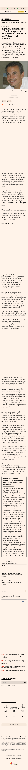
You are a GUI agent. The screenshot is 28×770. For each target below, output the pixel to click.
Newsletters (13, 758)
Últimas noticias (6, 652)
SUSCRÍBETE (20, 11)
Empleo (8, 22)
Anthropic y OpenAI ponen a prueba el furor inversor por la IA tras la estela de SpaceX (13, 671)
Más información (4, 597)
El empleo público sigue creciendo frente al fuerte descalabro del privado (13, 581)
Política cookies (18, 755)
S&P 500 (13, 8)
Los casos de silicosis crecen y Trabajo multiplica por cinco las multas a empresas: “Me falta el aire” (13, 656)
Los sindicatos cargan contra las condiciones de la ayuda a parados (11, 574)
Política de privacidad (16, 756)
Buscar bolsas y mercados (8, 678)
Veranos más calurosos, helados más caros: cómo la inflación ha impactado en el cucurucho (12, 662)
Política (18, 22)
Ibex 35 (3, 8)
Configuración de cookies (6, 756)
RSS (9, 758)
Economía (6, 19)
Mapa (7, 758)
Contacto (8, 755)
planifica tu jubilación (5, 713)
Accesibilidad (23, 756)
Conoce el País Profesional (14, 724)
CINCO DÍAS (3, 576)
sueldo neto (22, 707)
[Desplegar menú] (2, 11)
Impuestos (13, 22)
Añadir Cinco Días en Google (9, 104)
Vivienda (3, 22)
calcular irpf (5, 707)
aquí (23, 601)
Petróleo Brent (24, 8)
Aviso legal (12, 755)
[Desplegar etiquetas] (25, 591)
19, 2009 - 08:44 (14, 97)
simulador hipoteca (14, 707)
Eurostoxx (8, 685)
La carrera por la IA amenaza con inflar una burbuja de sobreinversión (13, 667)
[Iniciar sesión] (25, 11)
